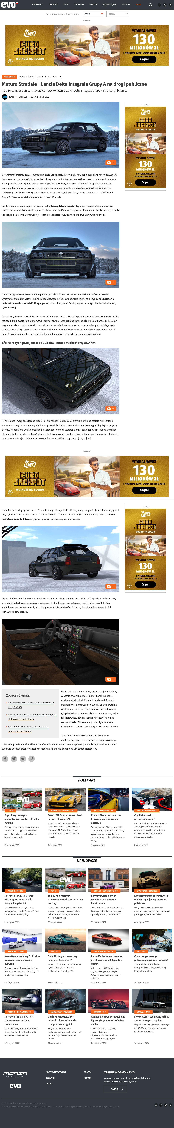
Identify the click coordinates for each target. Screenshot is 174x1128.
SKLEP (138, 5)
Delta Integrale (54, 77)
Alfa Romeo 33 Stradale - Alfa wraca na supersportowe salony (28, 728)
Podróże (93, 5)
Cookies (49, 1084)
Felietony (126, 5)
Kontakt (87, 1078)
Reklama (87, 1072)
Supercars (53, 5)
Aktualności (37, 5)
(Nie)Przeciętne (109, 5)
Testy (65, 5)
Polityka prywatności (56, 1072)
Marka (87, 14)
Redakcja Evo (21, 97)
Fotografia (79, 5)
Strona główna (26, 77)
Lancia (40, 77)
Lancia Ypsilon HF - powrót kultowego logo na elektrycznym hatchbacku (32, 716)
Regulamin (50, 1078)
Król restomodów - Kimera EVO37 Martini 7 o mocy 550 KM (31, 705)
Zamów (114, 1089)
